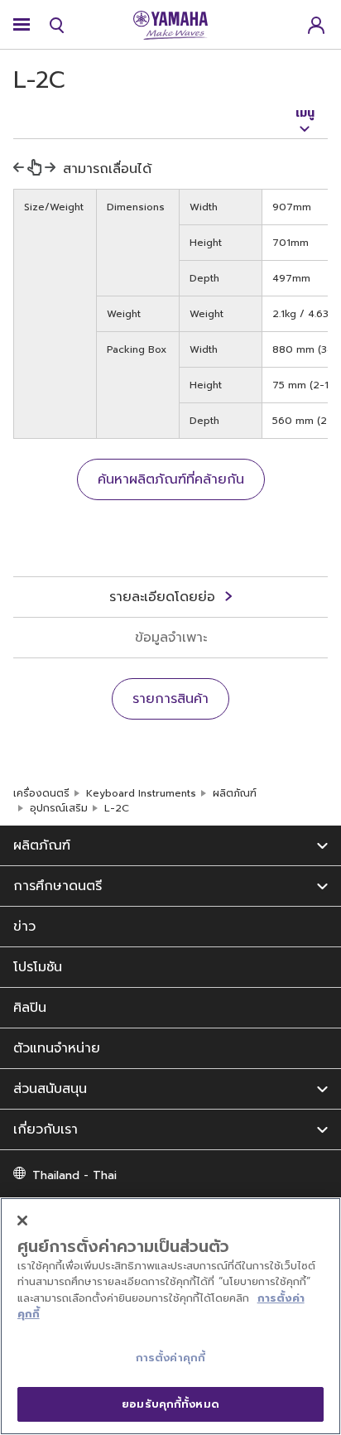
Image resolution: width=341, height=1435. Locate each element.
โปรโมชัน (37, 967)
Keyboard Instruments (141, 793)
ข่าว (24, 927)
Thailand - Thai (74, 1175)
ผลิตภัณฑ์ (235, 793)
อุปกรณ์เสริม (59, 808)
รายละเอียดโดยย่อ (162, 597)
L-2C (116, 808)
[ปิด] (22, 1220)
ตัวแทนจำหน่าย (56, 1048)
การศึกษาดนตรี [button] (57, 886)
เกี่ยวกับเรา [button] (45, 1129)
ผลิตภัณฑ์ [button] (41, 845)
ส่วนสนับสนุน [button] (50, 1089)
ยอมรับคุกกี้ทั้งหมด (170, 1404)
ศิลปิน (29, 1008)
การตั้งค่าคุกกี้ (170, 1357)
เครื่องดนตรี (41, 793)
